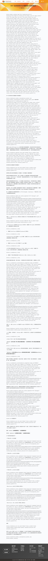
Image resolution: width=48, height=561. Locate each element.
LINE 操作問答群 (33, 550)
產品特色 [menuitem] (19, 1)
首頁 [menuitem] (15, 1)
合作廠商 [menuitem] (28, 1)
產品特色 (22, 547)
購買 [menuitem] (23, 1)
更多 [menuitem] (32, 1)
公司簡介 (13, 547)
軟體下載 (22, 550)
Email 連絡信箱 (41, 547)
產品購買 (22, 549)
